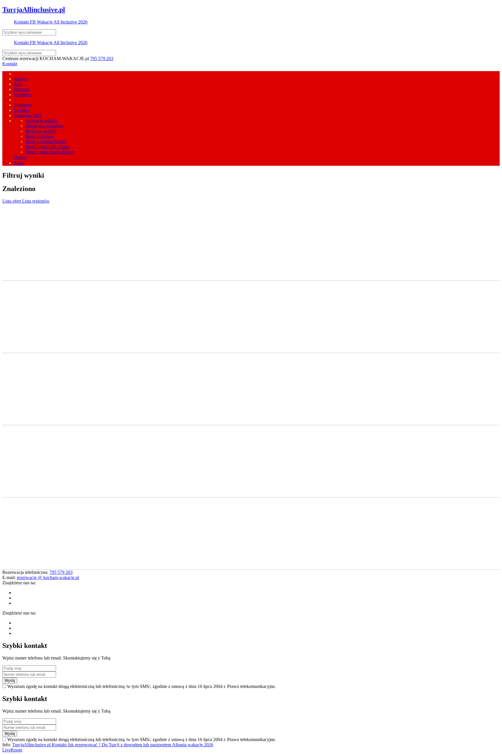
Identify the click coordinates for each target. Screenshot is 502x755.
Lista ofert (12, 201)
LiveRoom (12, 749)
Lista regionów (36, 201)
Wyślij (10, 680)
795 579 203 (101, 58)
